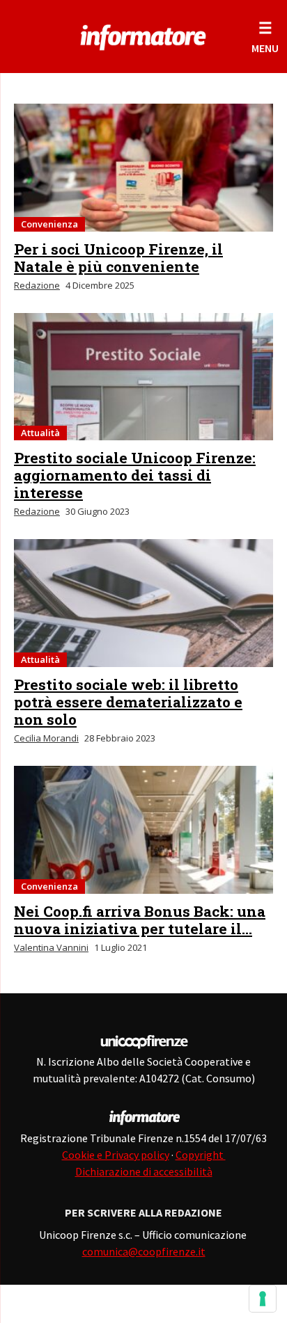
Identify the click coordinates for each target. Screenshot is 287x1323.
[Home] (143, 35)
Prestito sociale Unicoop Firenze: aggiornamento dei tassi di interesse (135, 475)
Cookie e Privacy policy (115, 1155)
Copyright (201, 1155)
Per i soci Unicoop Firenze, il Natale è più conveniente (118, 257)
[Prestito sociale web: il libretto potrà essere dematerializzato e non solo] (143, 603)
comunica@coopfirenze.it (143, 1251)
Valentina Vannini (51, 947)
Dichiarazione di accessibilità (143, 1171)
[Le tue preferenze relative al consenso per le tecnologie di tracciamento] (262, 1298)
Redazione (37, 285)
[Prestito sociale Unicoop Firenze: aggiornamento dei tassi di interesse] (143, 377)
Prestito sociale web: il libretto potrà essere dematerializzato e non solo (128, 702)
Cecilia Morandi (46, 738)
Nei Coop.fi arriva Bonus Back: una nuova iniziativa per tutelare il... (139, 919)
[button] (265, 36)
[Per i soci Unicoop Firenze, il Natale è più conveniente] (143, 168)
